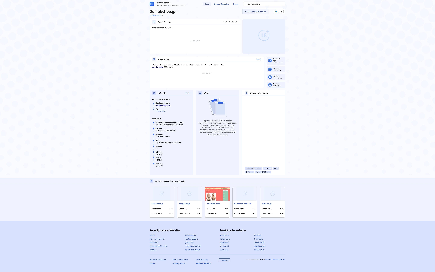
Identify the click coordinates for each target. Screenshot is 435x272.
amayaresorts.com (193, 246)
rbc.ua (152, 235)
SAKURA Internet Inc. (163, 105)
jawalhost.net (259, 246)
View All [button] (258, 59)
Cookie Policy (202, 260)
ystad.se (153, 250)
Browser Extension (221, 4)
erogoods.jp (184, 204)
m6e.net (257, 235)
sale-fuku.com (213, 204)
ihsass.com (225, 239)
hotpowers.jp (157, 204)
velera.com (154, 242)
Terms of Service (180, 260)
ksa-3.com (224, 235)
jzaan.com (224, 242)
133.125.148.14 (160, 111)
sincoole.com (190, 235)
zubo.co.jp (266, 204)
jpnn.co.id (224, 250)
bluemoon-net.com (242, 204)
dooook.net (259, 250)
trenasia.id (224, 246)
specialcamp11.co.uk (158, 246)
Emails (235, 4)
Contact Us (224, 260)
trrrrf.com (258, 239)
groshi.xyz (189, 242)
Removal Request (203, 263)
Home (207, 4)
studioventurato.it (192, 250)
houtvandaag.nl (191, 239)
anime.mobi (259, 242)
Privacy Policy (179, 263)
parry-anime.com (157, 239)
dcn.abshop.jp (155, 15)
